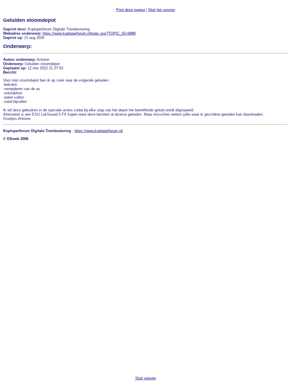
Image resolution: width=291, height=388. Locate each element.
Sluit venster (145, 378)
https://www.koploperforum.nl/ (98, 131)
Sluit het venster (161, 10)
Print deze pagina (130, 10)
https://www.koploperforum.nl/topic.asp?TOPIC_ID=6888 (89, 33)
